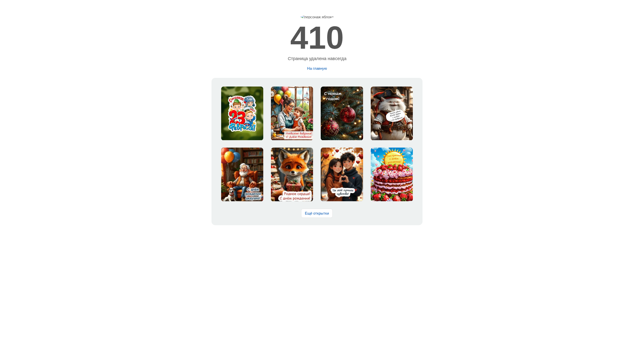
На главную (317, 68)
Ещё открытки (317, 213)
